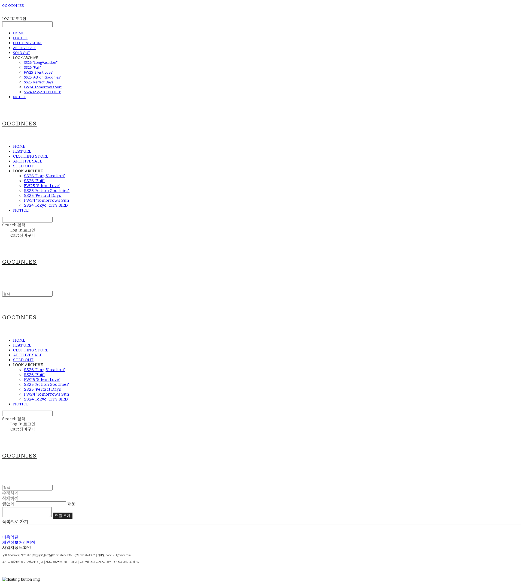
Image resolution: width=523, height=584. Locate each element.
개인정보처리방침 (18, 542)
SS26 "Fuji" (32, 67)
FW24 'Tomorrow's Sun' (43, 87)
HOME (18, 33)
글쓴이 (8, 504)
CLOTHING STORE (27, 42)
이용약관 (10, 537)
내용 (71, 504)
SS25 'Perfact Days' (39, 82)
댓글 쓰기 (62, 516)
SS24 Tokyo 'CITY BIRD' (42, 91)
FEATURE (20, 37)
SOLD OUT (21, 52)
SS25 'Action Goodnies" (42, 77)
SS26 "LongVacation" (40, 62)
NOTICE (19, 96)
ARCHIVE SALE (24, 47)
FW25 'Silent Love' (38, 72)
